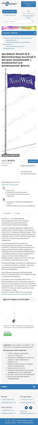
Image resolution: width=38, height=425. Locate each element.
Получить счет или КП (28, 166)
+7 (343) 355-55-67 (26, 400)
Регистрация (31, 13)
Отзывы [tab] (17, 213)
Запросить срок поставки (10, 184)
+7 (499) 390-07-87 (9, 15)
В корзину (33, 161)
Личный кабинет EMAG (28, 17)
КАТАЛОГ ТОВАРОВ (10, 33)
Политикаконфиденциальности (28, 412)
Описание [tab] (7, 213)
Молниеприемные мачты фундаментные (17, 294)
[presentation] (7, 321)
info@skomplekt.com (8, 402)
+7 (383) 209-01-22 (7, 410)
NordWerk (16, 182)
